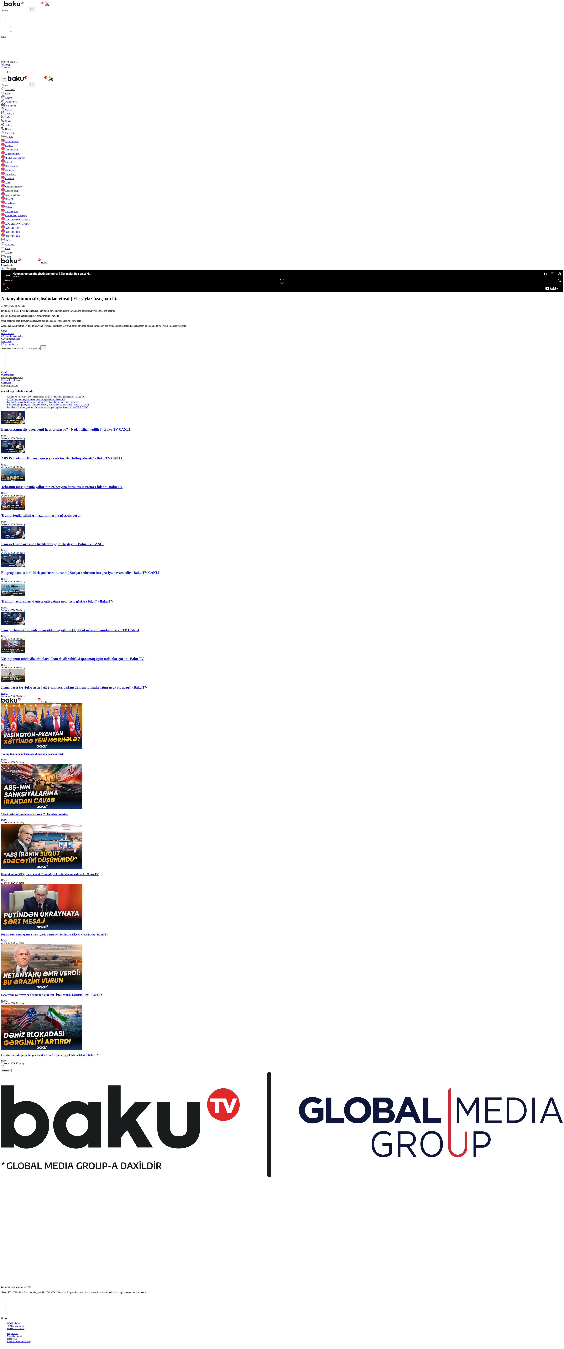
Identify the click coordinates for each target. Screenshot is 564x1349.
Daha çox (6, 1070)
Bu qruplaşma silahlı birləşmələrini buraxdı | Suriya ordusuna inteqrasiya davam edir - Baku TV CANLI (80, 573)
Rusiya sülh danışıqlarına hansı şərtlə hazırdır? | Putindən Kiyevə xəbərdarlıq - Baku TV (54, 934)
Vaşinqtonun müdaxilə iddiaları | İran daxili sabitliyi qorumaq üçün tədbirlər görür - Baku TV (72, 659)
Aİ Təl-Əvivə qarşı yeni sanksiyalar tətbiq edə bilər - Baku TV (36, 399)
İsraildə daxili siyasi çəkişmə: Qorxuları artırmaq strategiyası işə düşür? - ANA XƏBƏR (47, 407)
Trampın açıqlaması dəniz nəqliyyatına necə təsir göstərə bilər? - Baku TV (57, 601)
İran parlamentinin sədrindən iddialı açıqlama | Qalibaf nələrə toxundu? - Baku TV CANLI (70, 630)
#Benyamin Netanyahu (12, 336)
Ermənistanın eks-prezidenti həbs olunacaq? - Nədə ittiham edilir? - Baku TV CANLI (65, 429)
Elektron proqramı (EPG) (19, 1341)
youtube (12, 269)
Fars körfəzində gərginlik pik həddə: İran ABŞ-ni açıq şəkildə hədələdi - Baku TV (50, 1054)
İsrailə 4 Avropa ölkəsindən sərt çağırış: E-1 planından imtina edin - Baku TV (43, 402)
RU (8, 72)
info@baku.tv (13, 1323)
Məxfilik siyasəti (14, 1336)
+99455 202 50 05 (15, 1326)
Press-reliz (12, 1339)
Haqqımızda (12, 1333)
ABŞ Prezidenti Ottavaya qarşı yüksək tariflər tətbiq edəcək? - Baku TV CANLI (61, 458)
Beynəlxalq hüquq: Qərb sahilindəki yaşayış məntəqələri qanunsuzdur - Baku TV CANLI (48, 404)
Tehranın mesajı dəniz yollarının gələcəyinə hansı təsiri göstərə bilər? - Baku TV (61, 487)
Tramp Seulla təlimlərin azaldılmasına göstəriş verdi (40, 515)
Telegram (5, 67)
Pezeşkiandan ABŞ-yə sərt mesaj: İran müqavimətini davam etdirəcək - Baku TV (50, 874)
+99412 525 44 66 (15, 1328)
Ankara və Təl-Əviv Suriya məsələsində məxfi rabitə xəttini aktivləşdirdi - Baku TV (46, 396)
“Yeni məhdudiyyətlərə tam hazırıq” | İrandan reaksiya (34, 814)
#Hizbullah (6, 341)
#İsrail (4, 331)
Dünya (44, 262)
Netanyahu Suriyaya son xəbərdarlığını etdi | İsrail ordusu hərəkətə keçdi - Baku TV (52, 994)
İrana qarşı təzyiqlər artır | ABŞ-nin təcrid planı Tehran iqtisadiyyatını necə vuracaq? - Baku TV (74, 687)
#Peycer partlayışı (9, 344)
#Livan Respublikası (10, 339)
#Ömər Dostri (7, 333)
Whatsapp (5, 64)
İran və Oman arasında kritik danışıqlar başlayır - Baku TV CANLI (52, 544)
